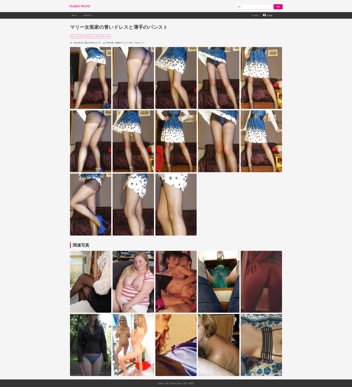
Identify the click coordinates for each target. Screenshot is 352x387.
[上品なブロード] (133, 312)
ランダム (255, 15)
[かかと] (90, 312)
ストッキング (77, 36)
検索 (278, 7)
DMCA (191, 383)
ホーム (74, 15)
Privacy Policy (176, 383)
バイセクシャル (103, 36)
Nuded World (79, 6)
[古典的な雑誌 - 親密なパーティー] (176, 312)
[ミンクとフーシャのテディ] (218, 312)
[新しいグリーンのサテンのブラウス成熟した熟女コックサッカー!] (176, 375)
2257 (185, 383)
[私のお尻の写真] (261, 375)
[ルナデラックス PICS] (133, 375)
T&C (167, 383)
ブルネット (89, 36)
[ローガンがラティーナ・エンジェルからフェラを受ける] (218, 375)
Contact (161, 383)
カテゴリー (87, 15)
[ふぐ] (90, 375)
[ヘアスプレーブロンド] (261, 312)
